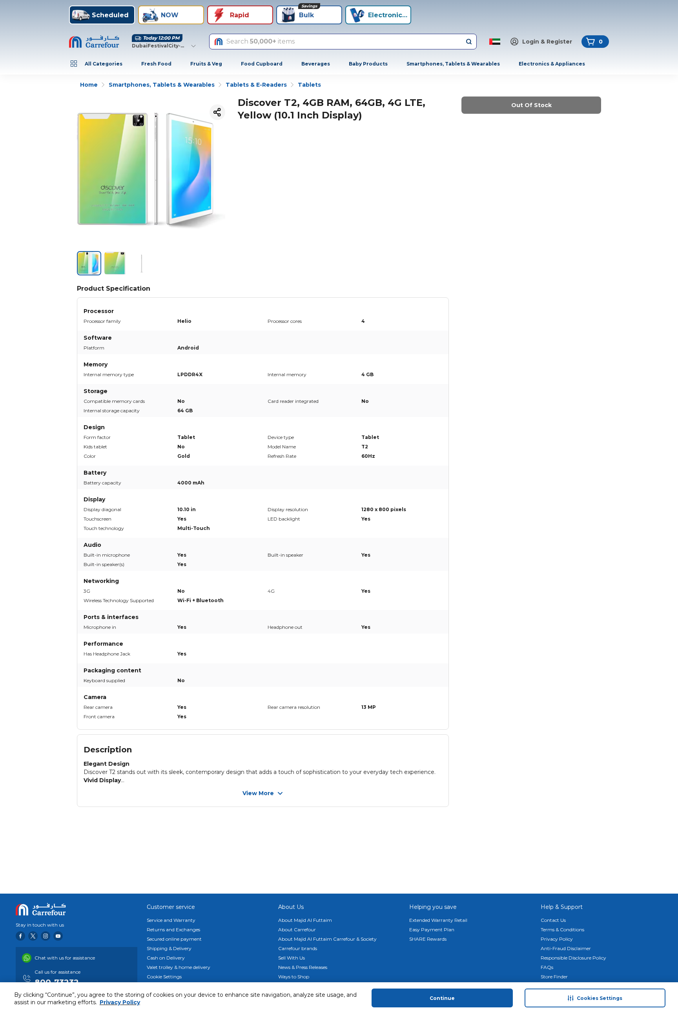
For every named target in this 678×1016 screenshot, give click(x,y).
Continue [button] (442, 998)
